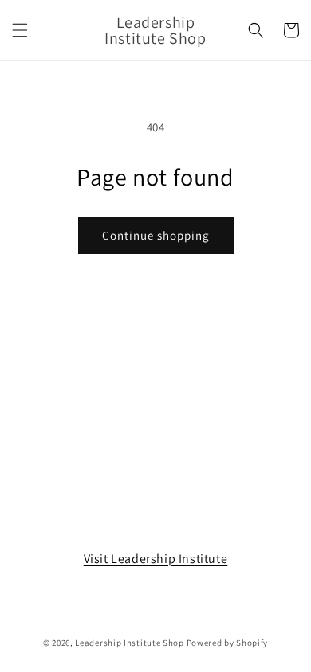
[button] (19, 30)
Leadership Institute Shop (129, 642)
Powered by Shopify (228, 642)
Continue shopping (156, 235)
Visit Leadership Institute (156, 558)
